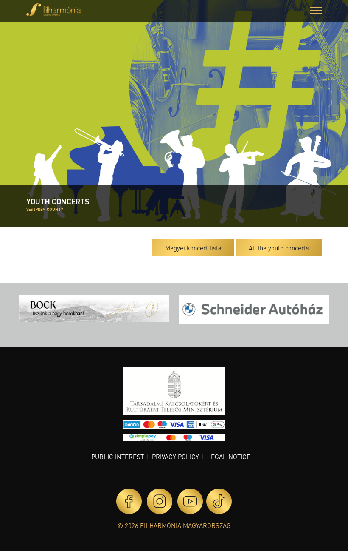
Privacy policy (175, 456)
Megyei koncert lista (193, 248)
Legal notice (228, 456)
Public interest (117, 456)
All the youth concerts (279, 248)
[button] (316, 11)
